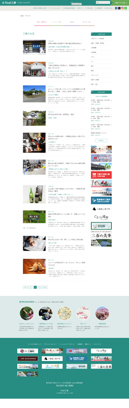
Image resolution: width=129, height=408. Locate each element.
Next (45, 287)
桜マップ (80, 8)
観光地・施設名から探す (40, 8)
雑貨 (92, 70)
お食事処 (93, 52)
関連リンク (88, 344)
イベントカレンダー (55, 8)
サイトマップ (97, 344)
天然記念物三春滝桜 (69, 8)
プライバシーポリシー (50, 344)
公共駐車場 (99, 8)
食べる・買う (87, 22)
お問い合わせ (109, 8)
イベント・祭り (57, 22)
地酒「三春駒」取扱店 (97, 43)
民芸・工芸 (94, 84)
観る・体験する (41, 22)
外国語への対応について (76, 2)
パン (92, 61)
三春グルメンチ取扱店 (97, 38)
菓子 (92, 66)
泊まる (72, 22)
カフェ (93, 57)
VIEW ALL (101, 140)
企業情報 (79, 344)
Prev (25, 287)
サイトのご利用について (35, 344)
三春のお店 (89, 8)
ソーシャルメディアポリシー (67, 344)
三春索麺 (93, 47)
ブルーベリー (95, 75)
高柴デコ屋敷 (95, 79)
